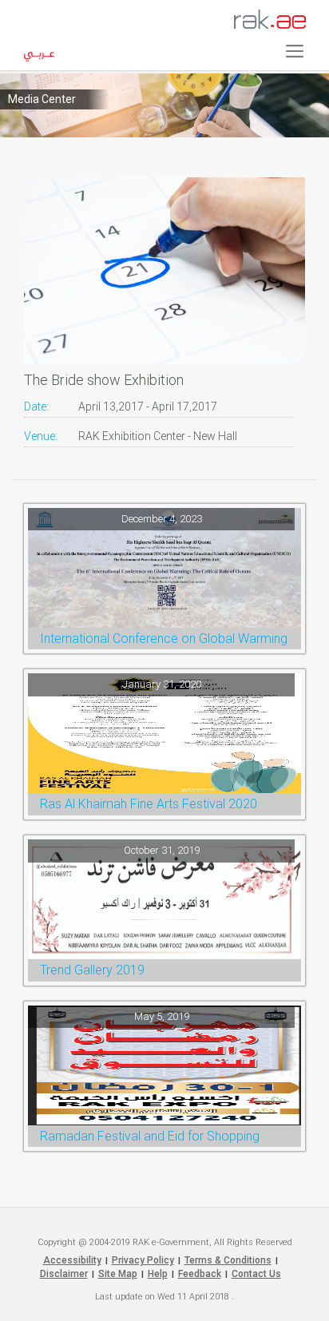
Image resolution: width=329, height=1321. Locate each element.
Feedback (199, 1273)
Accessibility (72, 1260)
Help (158, 1273)
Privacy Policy (143, 1260)
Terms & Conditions (228, 1260)
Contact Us (256, 1273)
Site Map (117, 1273)
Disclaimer (64, 1273)
